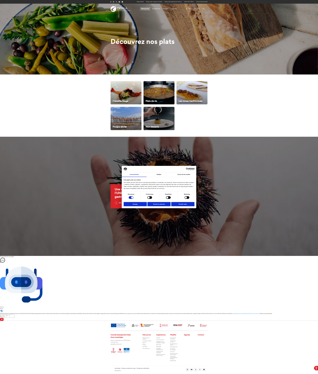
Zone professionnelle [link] (201, 1)
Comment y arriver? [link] (173, 341)
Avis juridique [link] (117, 368)
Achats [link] (158, 337)
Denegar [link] (135, 204)
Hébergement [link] (173, 346)
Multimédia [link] (173, 360)
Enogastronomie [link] (147, 340)
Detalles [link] (159, 174)
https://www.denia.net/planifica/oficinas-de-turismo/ (246, 313)
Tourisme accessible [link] (173, 349)
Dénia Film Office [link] (189, 1)
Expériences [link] (156, 9)
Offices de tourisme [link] (173, 338)
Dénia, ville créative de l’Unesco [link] (173, 1)
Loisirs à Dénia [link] (160, 339)
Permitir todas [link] (183, 204)
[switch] (149, 197)
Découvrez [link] (145, 9)
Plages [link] (144, 344)
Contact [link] (201, 335)
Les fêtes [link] (145, 346)
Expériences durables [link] (159, 352)
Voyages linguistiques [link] (159, 349)
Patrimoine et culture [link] (146, 338)
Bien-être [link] (158, 344)
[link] (316, 368)
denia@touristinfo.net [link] (116, 344)
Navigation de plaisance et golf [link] (160, 342)
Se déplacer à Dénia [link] (173, 344)
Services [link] (172, 351)
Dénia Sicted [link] (140, 1)
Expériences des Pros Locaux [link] (160, 355)
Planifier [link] (166, 9)
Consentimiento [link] (134, 174)
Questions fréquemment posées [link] (173, 357)
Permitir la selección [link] (159, 204)
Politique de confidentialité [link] (143, 368)
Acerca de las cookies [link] (183, 174)
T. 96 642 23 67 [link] (114, 342)
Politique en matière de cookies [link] (128, 368)
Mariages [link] (158, 346)
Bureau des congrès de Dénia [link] (154, 1)
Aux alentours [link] (146, 348)
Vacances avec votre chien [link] (174, 354)
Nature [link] (144, 342)
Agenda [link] (174, 9)
